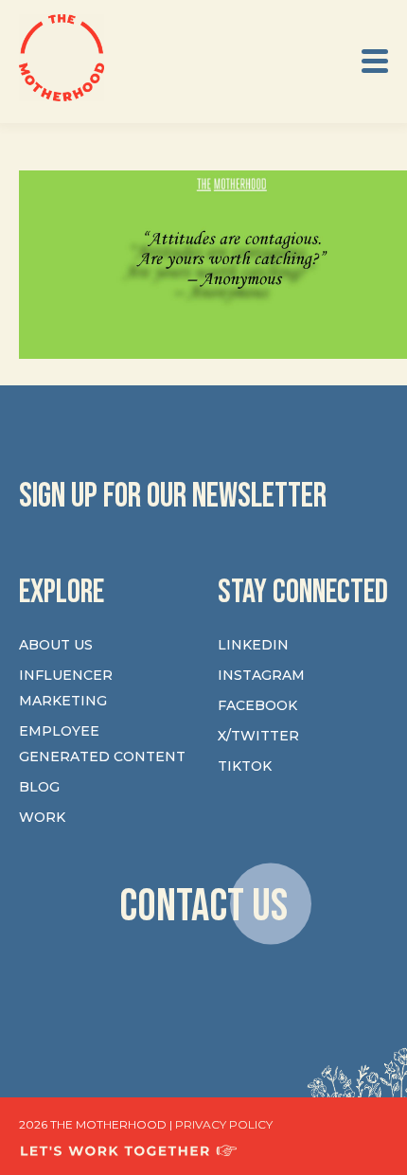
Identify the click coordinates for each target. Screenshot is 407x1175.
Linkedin (253, 644)
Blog (39, 786)
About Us (56, 644)
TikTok (245, 765)
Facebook (257, 705)
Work (42, 817)
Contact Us (203, 907)
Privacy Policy (224, 1124)
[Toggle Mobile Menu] (375, 61)
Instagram (261, 675)
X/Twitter (258, 735)
